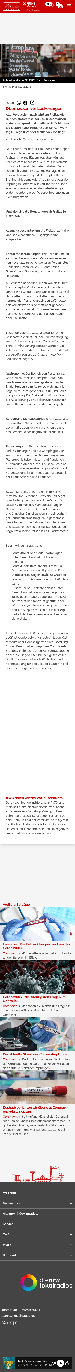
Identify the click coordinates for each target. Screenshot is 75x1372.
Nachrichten (11, 1203)
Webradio (10, 1193)
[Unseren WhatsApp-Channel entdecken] (3, 1323)
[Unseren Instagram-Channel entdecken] (15, 1323)
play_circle (60, 1363)
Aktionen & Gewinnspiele (20, 1213)
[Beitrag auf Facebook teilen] (25, 103)
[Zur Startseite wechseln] (11, 6)
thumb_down (54, 1363)
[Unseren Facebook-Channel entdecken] (9, 1323)
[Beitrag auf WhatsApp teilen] (19, 103)
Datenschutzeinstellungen (19, 1315)
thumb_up (67, 1363)
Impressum (9, 1310)
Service (8, 1224)
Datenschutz (29, 1310)
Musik (7, 1245)
